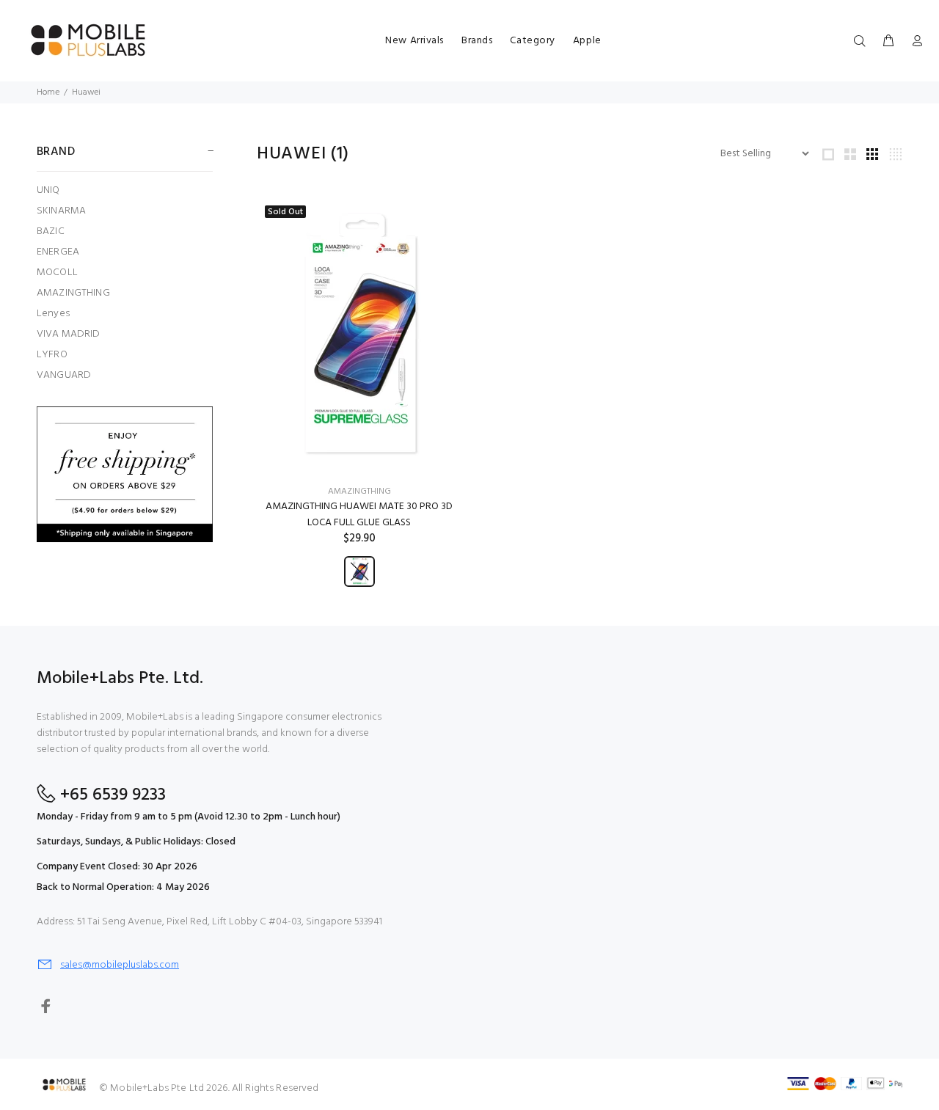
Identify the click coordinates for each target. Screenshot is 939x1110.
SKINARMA (61, 210)
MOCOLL (57, 272)
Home (48, 92)
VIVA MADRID (69, 334)
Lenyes (53, 313)
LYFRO (52, 354)
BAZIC (51, 231)
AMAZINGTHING (73, 293)
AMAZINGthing (359, 491)
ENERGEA (58, 252)
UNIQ (48, 190)
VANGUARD (64, 374)
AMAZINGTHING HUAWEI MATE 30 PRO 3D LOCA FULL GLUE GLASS (359, 514)
